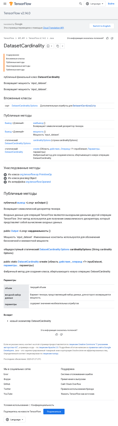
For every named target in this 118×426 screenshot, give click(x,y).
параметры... (11, 265)
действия (54, 149)
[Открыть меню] (5, 3)
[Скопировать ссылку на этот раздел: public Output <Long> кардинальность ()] (54, 231)
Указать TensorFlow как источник (77, 394)
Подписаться (54, 411)
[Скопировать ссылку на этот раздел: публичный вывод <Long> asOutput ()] (52, 203)
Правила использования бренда (77, 389)
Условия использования (16, 405)
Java (52, 38)
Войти (111, 3)
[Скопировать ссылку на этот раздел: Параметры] (19, 280)
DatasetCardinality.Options (25, 105)
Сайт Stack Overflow (71, 384)
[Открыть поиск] (81, 4)
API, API (21, 38)
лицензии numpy (50, 353)
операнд (77, 261)
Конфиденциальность (42, 405)
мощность (38, 131)
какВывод (38, 123)
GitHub (7, 384)
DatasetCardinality (84, 105)
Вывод (8, 123)
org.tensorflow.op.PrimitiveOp (36, 174)
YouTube (8, 394)
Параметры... (94, 149)
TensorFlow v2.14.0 (17, 13)
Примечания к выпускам (73, 379)
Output (14, 231)
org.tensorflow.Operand (38, 181)
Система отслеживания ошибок (77, 374)
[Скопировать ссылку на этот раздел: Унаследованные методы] (43, 168)
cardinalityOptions (42, 140)
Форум (7, 379)
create (36, 149)
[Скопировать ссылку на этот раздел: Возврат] (16, 315)
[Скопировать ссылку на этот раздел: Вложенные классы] (34, 98)
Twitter (7, 389)
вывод (21, 202)
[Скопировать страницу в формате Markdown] (58, 46)
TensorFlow (9, 38)
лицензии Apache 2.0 (48, 347)
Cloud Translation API (53, 28)
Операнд (65, 149)
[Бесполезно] (112, 38)
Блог (6, 374)
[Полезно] (107, 38)
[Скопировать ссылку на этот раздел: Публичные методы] (35, 116)
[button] (28, 174)
